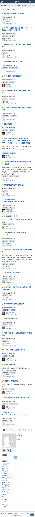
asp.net (6, 466)
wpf (4, 491)
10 (20, 429)
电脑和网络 (5, 115)
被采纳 (13, 9)
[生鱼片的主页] (9, 440)
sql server (6, 473)
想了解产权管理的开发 (11, 381)
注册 (33, 2)
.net (4, 479)
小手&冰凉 (8, 38)
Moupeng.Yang (10, 312)
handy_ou (8, 243)
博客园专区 (5, 310)
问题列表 (3, 5)
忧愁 (7, 297)
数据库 (4, 224)
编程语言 (5, 420)
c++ (4, 480)
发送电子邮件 (8, 124)
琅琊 (7, 406)
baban (7, 423)
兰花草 (7, 22)
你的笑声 (8, 343)
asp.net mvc (7, 477)
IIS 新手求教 (11, 364)
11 (23, 429)
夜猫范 (7, 178)
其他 (11, 324)
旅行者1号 (8, 281)
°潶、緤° (8, 55)
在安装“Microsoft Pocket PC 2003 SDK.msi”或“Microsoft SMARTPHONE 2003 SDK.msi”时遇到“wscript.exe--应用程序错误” (16, 141)
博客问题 (12, 310)
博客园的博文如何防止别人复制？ (14, 304)
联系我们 (10, 513)
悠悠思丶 (8, 375)
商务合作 (15, 513)
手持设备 (12, 153)
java (5, 472)
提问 (2, 9)
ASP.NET (12, 36)
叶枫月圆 (8, 132)
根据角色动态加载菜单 (14, 76)
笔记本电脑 (13, 115)
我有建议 (5, 507)
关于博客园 (4, 513)
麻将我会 (8, 391)
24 (26, 429)
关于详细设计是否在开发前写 (16, 350)
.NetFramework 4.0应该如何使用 (14, 13)
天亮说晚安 (9, 210)
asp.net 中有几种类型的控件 (15, 272)
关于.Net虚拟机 (12, 318)
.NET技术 (5, 19)
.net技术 (6, 463)
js (4, 487)
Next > (29, 429)
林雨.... (7, 101)
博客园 (27, 513)
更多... (3, 496)
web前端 (6, 484)
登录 (30, 2)
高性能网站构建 (13, 67)
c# (4, 465)
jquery (5, 486)
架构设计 (11, 356)
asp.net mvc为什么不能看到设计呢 (18, 398)
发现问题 (5, 504)
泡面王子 (8, 193)
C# (10, 19)
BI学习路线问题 (12, 216)
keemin (8, 70)
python (5, 493)
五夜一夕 (8, 155)
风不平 (7, 266)
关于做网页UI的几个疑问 (14, 61)
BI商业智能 (11, 224)
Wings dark (9, 358)
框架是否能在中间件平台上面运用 (14, 185)
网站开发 (5, 67)
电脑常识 (12, 372)
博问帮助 (5, 502)
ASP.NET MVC (13, 404)
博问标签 (24, 5)
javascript (6, 475)
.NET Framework (14, 176)
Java (10, 420)
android (6, 494)
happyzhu (8, 84)
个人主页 (31, 5)
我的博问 (17, 5)
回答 (8, 9)
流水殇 (7, 226)
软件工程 (5, 356)
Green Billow (9, 327)
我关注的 (10, 5)
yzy (7, 118)
